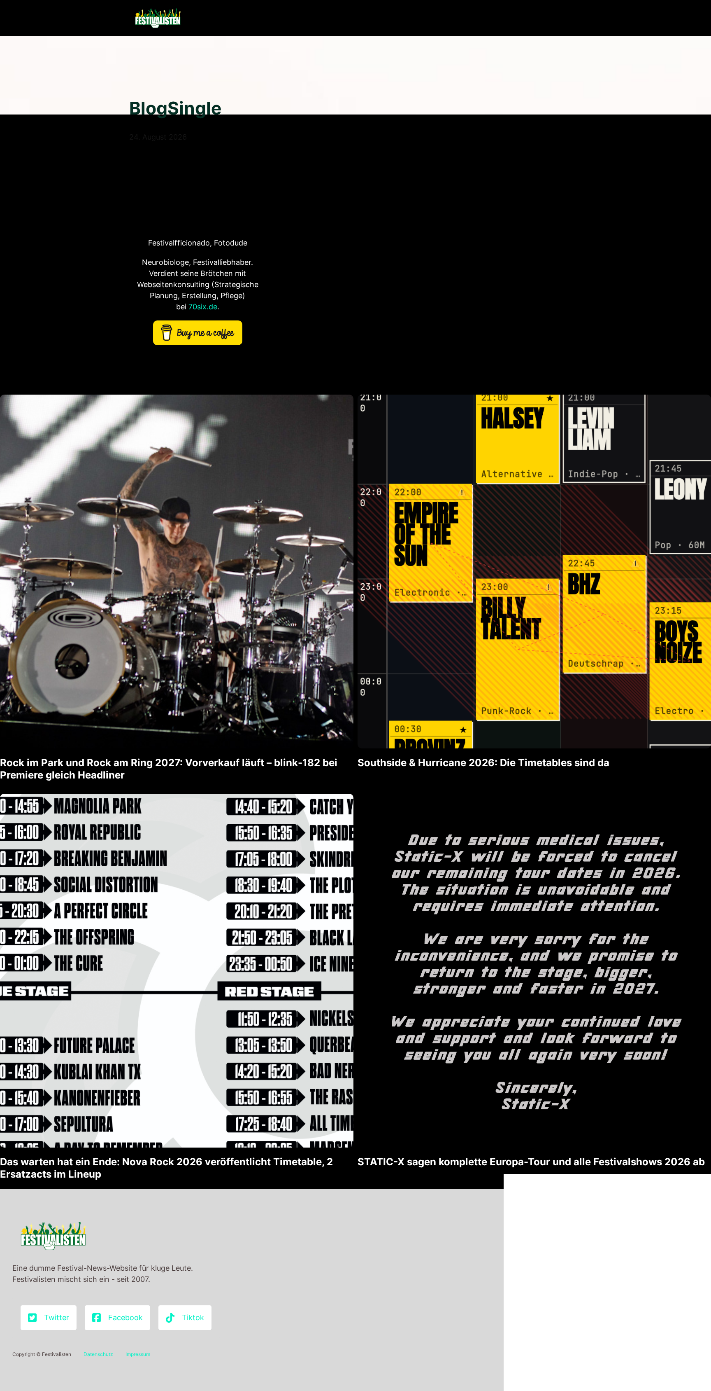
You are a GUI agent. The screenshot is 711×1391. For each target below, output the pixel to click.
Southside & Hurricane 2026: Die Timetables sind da (483, 763)
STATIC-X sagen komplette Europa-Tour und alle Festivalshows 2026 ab (531, 1162)
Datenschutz (98, 1354)
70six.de (202, 306)
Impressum (137, 1354)
